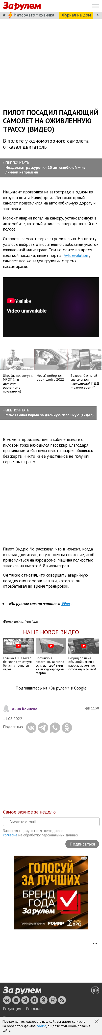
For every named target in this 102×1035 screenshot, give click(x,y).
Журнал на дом (76, 15)
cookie (41, 1026)
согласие (10, 835)
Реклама (34, 1008)
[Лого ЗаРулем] (22, 6)
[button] (97, 1021)
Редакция (12, 1008)
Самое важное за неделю (29, 812)
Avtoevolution (76, 255)
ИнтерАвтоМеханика (34, 15)
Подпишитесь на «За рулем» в (51, 688)
